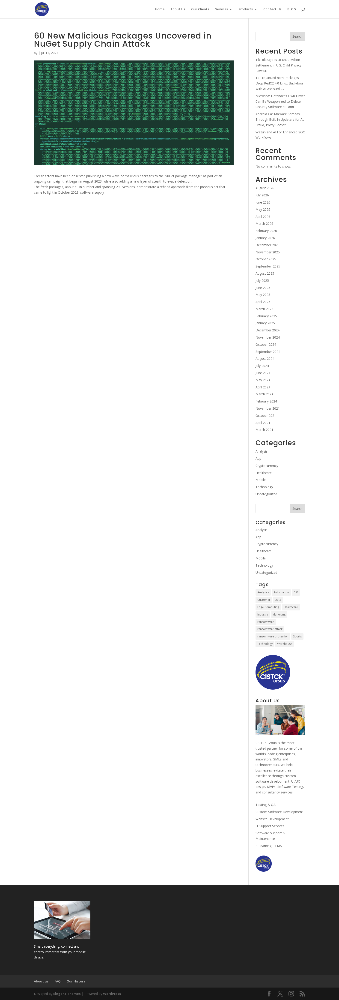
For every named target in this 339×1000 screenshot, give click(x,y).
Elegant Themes (67, 993)
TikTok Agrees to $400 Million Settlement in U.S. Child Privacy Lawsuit (278, 65)
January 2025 (265, 323)
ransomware (265, 622)
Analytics (263, 592)
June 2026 (263, 202)
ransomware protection (272, 636)
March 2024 (264, 394)
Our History (76, 981)
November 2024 (268, 337)
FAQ (57, 981)
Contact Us (272, 9)
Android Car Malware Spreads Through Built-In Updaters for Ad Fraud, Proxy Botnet (280, 119)
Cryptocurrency (267, 465)
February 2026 (266, 230)
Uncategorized (266, 494)
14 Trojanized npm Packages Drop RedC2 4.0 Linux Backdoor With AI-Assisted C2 (279, 83)
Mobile (261, 479)
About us (41, 981)
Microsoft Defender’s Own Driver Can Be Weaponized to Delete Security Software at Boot (280, 101)
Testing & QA (266, 804)
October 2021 (266, 415)
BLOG (291, 9)
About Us (177, 9)
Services (221, 9)
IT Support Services (270, 826)
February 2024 (266, 401)
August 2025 (265, 273)
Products (245, 9)
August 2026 (265, 188)
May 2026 (263, 209)
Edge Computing (268, 607)
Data (278, 600)
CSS (296, 592)
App (258, 458)
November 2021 (268, 408)
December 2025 (268, 245)
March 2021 (264, 429)
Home (159, 9)
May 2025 (263, 294)
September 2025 (268, 266)
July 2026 (262, 195)
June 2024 (263, 373)
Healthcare (264, 473)
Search (297, 36)
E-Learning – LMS (269, 846)
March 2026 (264, 223)
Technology (264, 487)
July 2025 (262, 280)
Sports (297, 636)
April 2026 (263, 216)
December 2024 (268, 330)
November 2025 (268, 252)
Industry (262, 614)
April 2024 (263, 387)
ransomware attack (269, 629)
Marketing (279, 614)
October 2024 (266, 344)
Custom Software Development (279, 812)
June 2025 (263, 287)
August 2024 (265, 358)
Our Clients (200, 9)
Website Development (272, 819)
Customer (263, 600)
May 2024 (263, 380)
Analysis (262, 451)
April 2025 (263, 302)
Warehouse (284, 644)
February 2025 (266, 316)
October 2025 (266, 259)
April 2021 (263, 422)
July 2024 (262, 365)
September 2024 (268, 351)
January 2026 (265, 238)
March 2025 (264, 309)
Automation (281, 592)
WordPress (112, 993)
